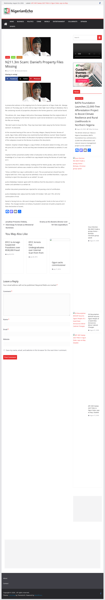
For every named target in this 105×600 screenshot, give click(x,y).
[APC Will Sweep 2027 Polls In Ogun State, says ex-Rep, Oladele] (79, 411)
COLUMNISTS (72, 21)
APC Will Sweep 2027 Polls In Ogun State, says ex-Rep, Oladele (93, 409)
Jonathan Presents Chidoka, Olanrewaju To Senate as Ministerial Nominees (19, 225)
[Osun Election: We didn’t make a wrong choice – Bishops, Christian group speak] (79, 234)
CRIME (39, 21)
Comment (7, 291)
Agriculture (79, 98)
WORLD (47, 21)
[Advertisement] (87, 509)
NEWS (12, 21)
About (5, 578)
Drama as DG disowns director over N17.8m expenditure (54, 223)
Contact (5, 583)
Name (6, 319)
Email (6, 329)
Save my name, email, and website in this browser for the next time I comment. (36, 350)
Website (6, 339)
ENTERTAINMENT (59, 21)
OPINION (84, 21)
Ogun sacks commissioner (59, 263)
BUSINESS (20, 21)
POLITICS (30, 21)
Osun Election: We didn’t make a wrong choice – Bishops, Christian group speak (94, 232)
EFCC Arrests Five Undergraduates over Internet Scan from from (36, 247)
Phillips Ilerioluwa (93, 129)
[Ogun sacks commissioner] (60, 240)
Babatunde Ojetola (22, 71)
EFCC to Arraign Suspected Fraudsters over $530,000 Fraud (12, 246)
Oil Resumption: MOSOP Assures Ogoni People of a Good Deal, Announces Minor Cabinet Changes (93, 320)
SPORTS (12, 26)
